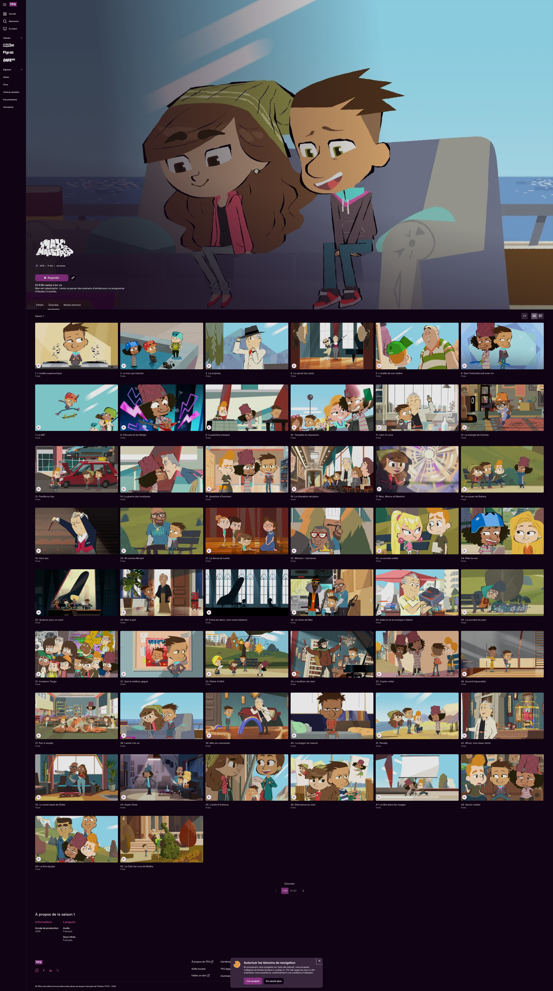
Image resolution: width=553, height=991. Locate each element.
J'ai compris (253, 981)
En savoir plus (274, 981)
